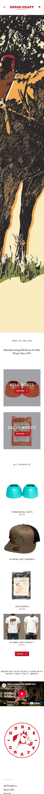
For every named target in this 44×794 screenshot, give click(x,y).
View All (20, 654)
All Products (10, 786)
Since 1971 (9, 789)
